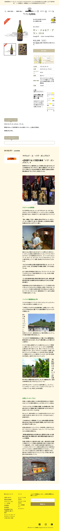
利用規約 (6, 505)
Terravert (50, 527)
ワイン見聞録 (35, 527)
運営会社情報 (8, 499)
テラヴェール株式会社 (22, 502)
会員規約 (6, 507)
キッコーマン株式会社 (22, 498)
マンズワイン (21, 508)
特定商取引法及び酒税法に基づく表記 (8, 511)
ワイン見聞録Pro (21, 505)
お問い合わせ (8, 497)
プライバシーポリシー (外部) (8, 502)
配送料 (37, 43)
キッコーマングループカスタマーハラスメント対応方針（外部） (9, 516)
